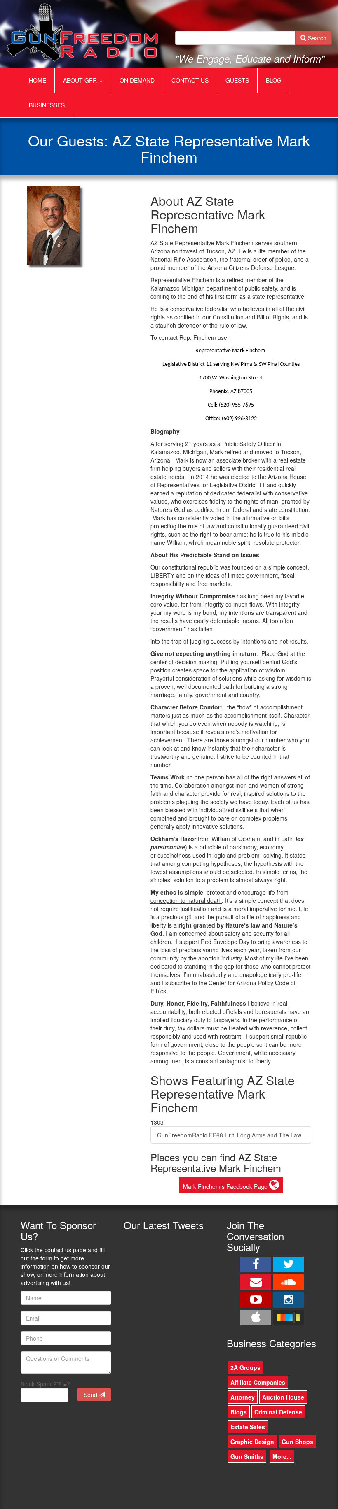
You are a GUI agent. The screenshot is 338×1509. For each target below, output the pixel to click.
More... (281, 1456)
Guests (237, 80)
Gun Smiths (246, 1456)
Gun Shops (297, 1441)
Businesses (47, 105)
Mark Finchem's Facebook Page (226, 1186)
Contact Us (190, 80)
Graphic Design (252, 1441)
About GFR (81, 80)
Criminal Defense (278, 1412)
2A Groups (245, 1367)
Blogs (238, 1412)
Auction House (283, 1397)
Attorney (242, 1397)
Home (37, 80)
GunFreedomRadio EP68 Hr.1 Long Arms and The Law (229, 1135)
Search (316, 38)
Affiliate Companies (257, 1382)
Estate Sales (247, 1427)
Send (91, 1394)
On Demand (137, 80)
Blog (274, 80)
